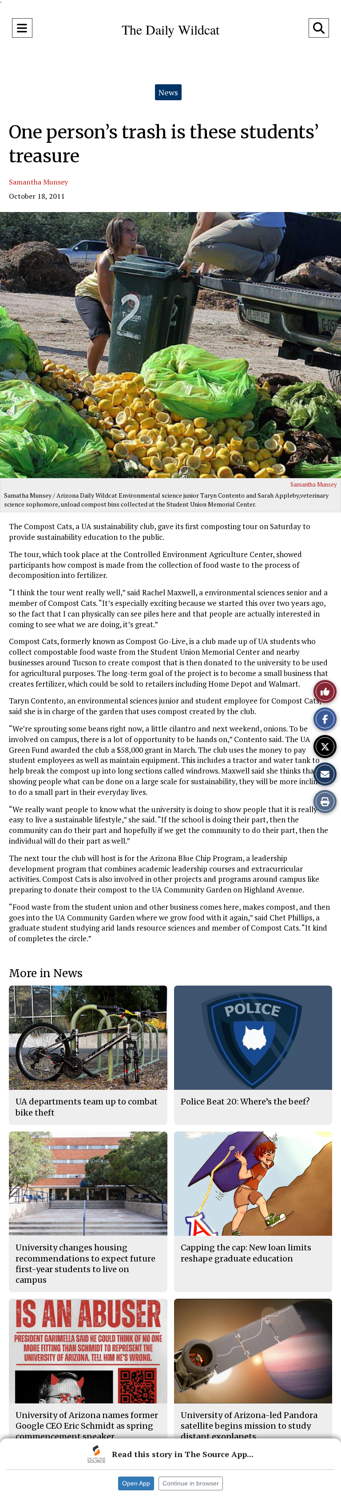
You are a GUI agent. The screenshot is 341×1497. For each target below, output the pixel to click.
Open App (136, 1483)
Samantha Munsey (38, 182)
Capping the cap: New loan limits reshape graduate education (246, 1252)
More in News (46, 973)
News (168, 92)
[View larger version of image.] (170, 345)
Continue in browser (191, 1483)
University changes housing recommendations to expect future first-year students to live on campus (85, 1263)
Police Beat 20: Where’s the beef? (245, 1101)
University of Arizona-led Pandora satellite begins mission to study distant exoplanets (249, 1426)
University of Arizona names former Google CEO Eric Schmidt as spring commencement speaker (87, 1426)
